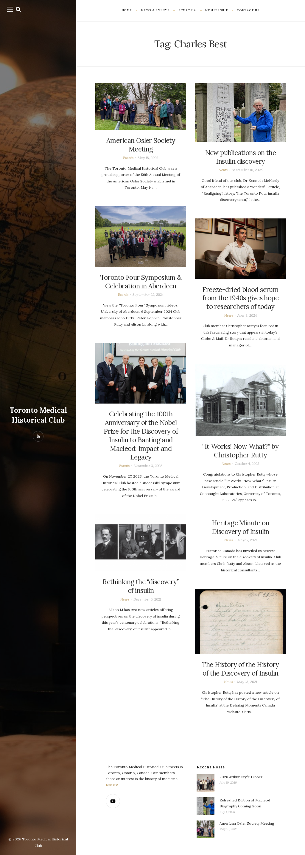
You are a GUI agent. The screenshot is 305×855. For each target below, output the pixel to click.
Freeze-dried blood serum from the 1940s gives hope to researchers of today (240, 298)
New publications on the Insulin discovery (240, 157)
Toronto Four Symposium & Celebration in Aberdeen (140, 281)
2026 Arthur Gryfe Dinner (241, 777)
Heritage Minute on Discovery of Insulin (240, 527)
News (223, 170)
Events (128, 157)
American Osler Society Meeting (140, 144)
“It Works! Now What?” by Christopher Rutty (240, 450)
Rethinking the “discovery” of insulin (140, 586)
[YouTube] (113, 801)
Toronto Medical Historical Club (38, 415)
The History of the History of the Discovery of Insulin (240, 668)
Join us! (112, 785)
